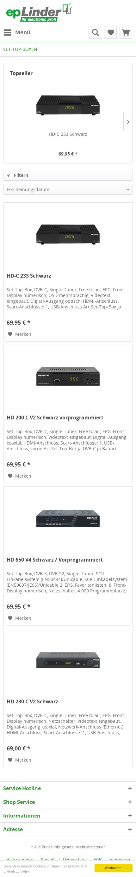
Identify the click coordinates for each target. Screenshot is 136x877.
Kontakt (48, 859)
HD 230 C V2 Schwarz (32, 701)
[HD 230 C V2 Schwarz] (68, 660)
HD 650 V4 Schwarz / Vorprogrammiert (55, 559)
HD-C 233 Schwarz (68, 134)
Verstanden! (113, 867)
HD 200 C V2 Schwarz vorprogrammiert (55, 417)
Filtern (20, 175)
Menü (22, 32)
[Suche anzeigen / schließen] (95, 32)
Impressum (119, 859)
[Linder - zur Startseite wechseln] (39, 12)
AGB (98, 859)
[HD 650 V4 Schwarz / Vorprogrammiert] (68, 518)
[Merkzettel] (110, 32)
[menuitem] (17, 32)
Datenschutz (75, 859)
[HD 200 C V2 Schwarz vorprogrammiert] (68, 376)
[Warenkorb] (126, 32)
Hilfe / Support (20, 859)
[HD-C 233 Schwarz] (68, 105)
